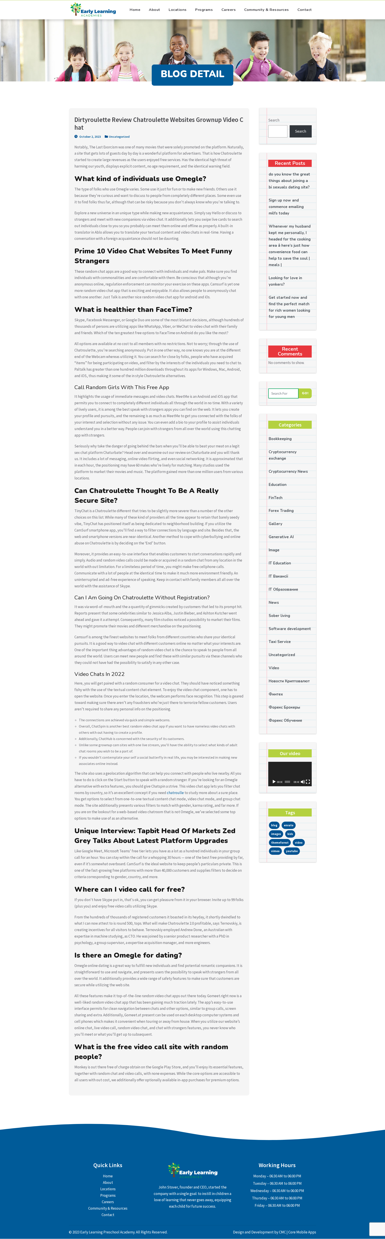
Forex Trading (281, 510)
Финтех (276, 694)
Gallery (275, 523)
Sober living (279, 615)
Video (274, 668)
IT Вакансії (278, 576)
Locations (178, 9)
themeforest (280, 842)
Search (273, 120)
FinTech (276, 497)
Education (278, 484)
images (276, 834)
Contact (304, 9)
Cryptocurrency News (288, 471)
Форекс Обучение (285, 720)
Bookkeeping (280, 438)
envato (288, 825)
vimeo (275, 851)
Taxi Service (280, 641)
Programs (204, 9)
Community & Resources (266, 9)
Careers (228, 9)
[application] (290, 774)
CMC (283, 1232)
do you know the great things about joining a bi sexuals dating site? (289, 181)
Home (135, 9)
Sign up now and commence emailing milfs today (286, 207)
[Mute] (303, 782)
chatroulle (175, 792)
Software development (290, 628)
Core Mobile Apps (302, 1232)
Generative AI (281, 537)
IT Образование (283, 589)
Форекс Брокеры (284, 707)
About (154, 9)
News (274, 602)
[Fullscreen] (308, 782)
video (299, 842)
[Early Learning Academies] (93, 10)
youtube (292, 851)
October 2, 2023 (90, 137)
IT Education (280, 563)
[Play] (274, 782)
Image (274, 550)
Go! (305, 393)
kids (290, 834)
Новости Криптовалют (289, 681)
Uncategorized (119, 137)
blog (274, 825)
